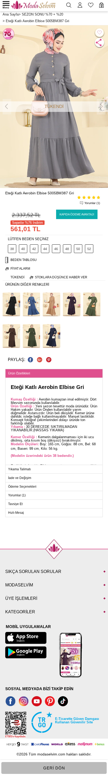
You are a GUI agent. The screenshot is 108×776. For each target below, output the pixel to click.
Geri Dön (54, 768)
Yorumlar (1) (92, 203)
